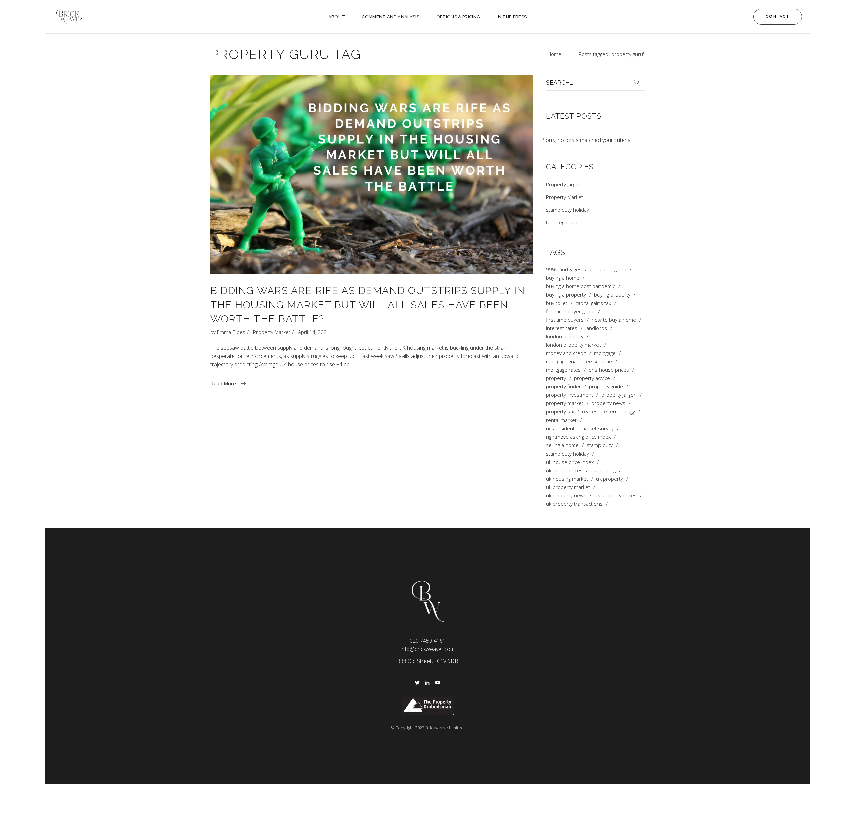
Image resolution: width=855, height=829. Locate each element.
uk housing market (567, 478)
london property (564, 336)
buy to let (556, 303)
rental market (561, 420)
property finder (563, 386)
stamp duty (600, 445)
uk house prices (564, 470)
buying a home (562, 277)
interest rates (561, 328)
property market (564, 403)
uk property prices (615, 495)
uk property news (566, 495)
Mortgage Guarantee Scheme (579, 361)
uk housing (603, 470)
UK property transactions (574, 503)
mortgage (605, 353)
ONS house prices (609, 369)
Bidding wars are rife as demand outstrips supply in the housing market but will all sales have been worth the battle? (367, 305)
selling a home (562, 445)
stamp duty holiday (567, 209)
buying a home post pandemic (580, 286)
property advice (592, 378)
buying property (612, 294)
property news (608, 403)
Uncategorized (562, 222)
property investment (569, 394)
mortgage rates (563, 369)
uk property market (568, 487)
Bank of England (608, 269)
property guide (606, 386)
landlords (596, 328)
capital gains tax (593, 303)
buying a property (566, 294)
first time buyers (565, 319)
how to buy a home (614, 319)
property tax (560, 411)
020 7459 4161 (428, 640)
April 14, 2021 (314, 332)
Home (554, 54)
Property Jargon (563, 184)
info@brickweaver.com (428, 649)
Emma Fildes (231, 332)
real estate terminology (608, 411)
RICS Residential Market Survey (580, 428)
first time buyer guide (570, 311)
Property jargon (619, 394)
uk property (609, 478)
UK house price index (570, 462)
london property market (573, 344)
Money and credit (566, 353)
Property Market (271, 332)
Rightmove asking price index (578, 436)
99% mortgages (564, 269)
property (556, 378)
